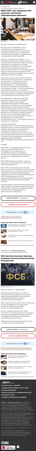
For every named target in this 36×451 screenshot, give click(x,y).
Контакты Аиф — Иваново (10, 385)
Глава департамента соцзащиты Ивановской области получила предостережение (19, 372)
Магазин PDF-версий (8, 390)
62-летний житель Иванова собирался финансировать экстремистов (18, 356)
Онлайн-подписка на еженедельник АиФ (16, 392)
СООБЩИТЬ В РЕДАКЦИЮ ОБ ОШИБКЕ (13, 397)
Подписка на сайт (8, 395)
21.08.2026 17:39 (5, 250)
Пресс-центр (24, 388)
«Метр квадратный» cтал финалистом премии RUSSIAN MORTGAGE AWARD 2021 (20, 225)
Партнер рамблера (16, 442)
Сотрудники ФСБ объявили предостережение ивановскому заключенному (20, 367)
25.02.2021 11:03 (5, 7)
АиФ (12, 286)
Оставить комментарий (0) (18, 204)
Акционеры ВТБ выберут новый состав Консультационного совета (18, 230)
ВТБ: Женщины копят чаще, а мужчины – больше (20, 240)
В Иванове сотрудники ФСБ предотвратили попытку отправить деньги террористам (19, 362)
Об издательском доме (9, 388)
